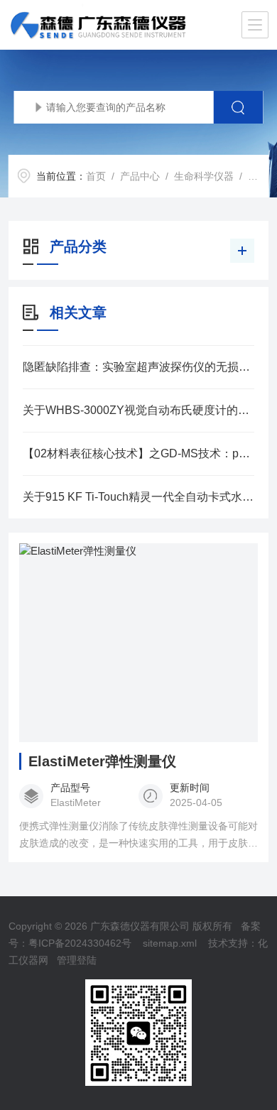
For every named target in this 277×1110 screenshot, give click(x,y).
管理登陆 (77, 960)
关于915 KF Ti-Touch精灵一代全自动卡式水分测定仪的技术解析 (139, 497)
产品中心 (140, 176)
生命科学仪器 (204, 176)
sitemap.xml (170, 943)
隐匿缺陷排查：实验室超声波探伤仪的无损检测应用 (139, 367)
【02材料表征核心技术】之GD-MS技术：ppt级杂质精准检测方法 (139, 453)
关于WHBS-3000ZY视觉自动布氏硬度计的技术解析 (139, 410)
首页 (96, 176)
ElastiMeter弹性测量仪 (102, 761)
